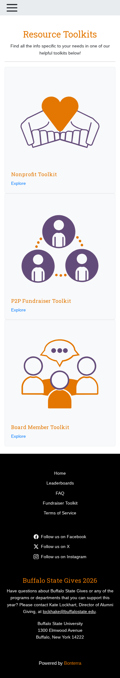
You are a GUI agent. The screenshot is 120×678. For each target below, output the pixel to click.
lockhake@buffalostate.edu (69, 611)
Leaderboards (60, 483)
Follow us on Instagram (63, 556)
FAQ (60, 493)
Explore (18, 183)
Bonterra (72, 663)
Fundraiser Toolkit (60, 503)
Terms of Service (60, 512)
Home (60, 473)
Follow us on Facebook (63, 536)
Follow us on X (55, 546)
